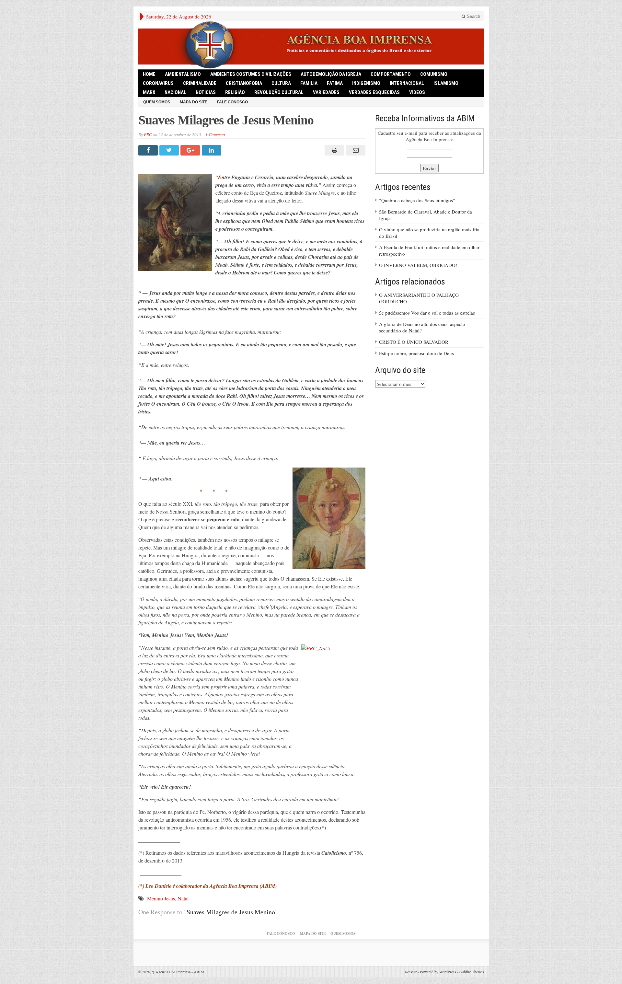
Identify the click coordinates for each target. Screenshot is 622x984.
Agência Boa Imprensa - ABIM (178, 971)
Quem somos (156, 102)
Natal (183, 898)
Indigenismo (366, 83)
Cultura (281, 83)
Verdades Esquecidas (374, 92)
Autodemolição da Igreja (331, 74)
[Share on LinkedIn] (212, 150)
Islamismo (445, 83)
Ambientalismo (183, 74)
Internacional (407, 83)
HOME (149, 74)
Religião (235, 92)
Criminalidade (199, 83)
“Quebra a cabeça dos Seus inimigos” (417, 200)
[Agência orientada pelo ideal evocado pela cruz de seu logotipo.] (311, 45)
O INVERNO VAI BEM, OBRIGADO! (418, 265)
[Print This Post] (333, 150)
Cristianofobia (244, 83)
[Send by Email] (354, 150)
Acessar (410, 971)
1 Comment (215, 134)
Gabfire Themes (471, 971)
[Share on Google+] (191, 150)
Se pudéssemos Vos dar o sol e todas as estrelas (427, 312)
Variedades (326, 92)
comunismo (433, 74)
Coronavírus (158, 83)
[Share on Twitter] (169, 150)
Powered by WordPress (438, 971)
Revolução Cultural (279, 92)
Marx (149, 92)
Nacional (175, 92)
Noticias (206, 92)
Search (473, 16)
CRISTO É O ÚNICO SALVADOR (413, 342)
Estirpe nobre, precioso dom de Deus (416, 353)
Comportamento (391, 74)
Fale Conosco (232, 102)
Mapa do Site (193, 102)
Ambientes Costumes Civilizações (250, 74)
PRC (148, 134)
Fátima (335, 83)
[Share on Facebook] (148, 150)
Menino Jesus (161, 898)
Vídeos (417, 92)
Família (308, 83)
